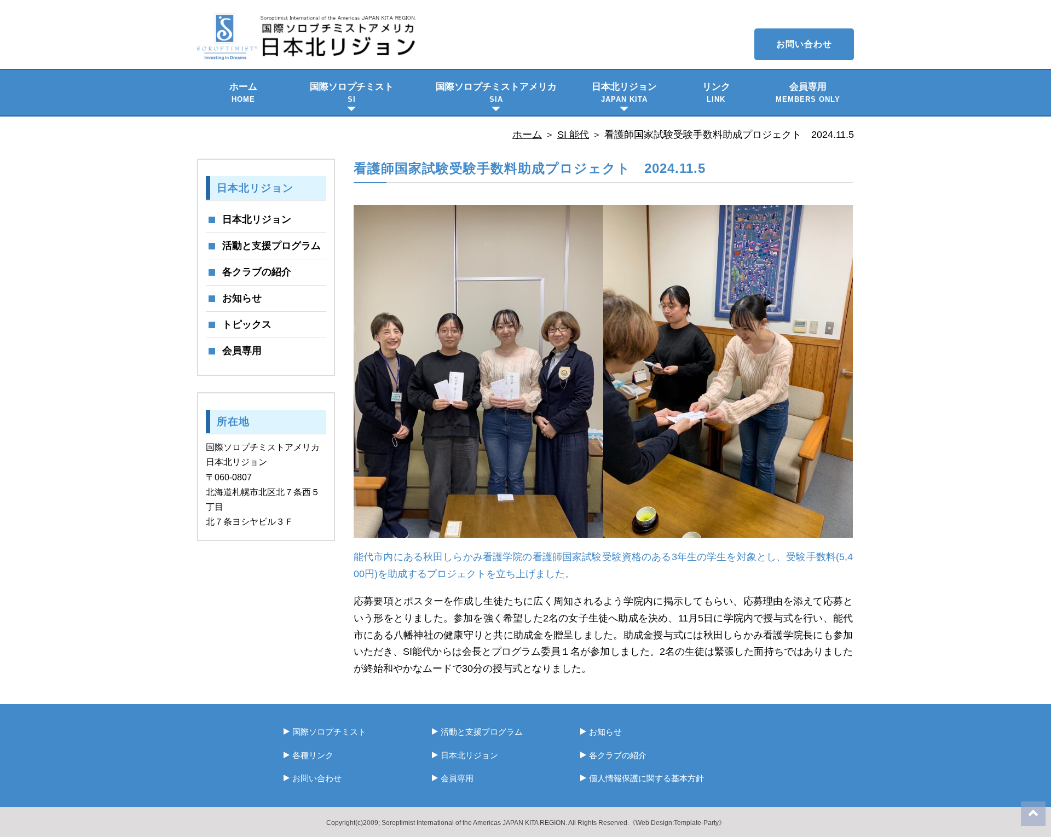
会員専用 (808, 92)
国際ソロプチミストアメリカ (496, 92)
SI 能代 (573, 134)
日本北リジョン (624, 92)
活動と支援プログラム (271, 245)
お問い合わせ (804, 44)
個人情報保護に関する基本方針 (646, 778)
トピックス (247, 324)
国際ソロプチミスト (352, 92)
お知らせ (242, 298)
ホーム (243, 92)
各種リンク (312, 755)
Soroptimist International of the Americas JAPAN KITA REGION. (474, 823)
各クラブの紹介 (256, 271)
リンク (716, 92)
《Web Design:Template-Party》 (677, 823)
